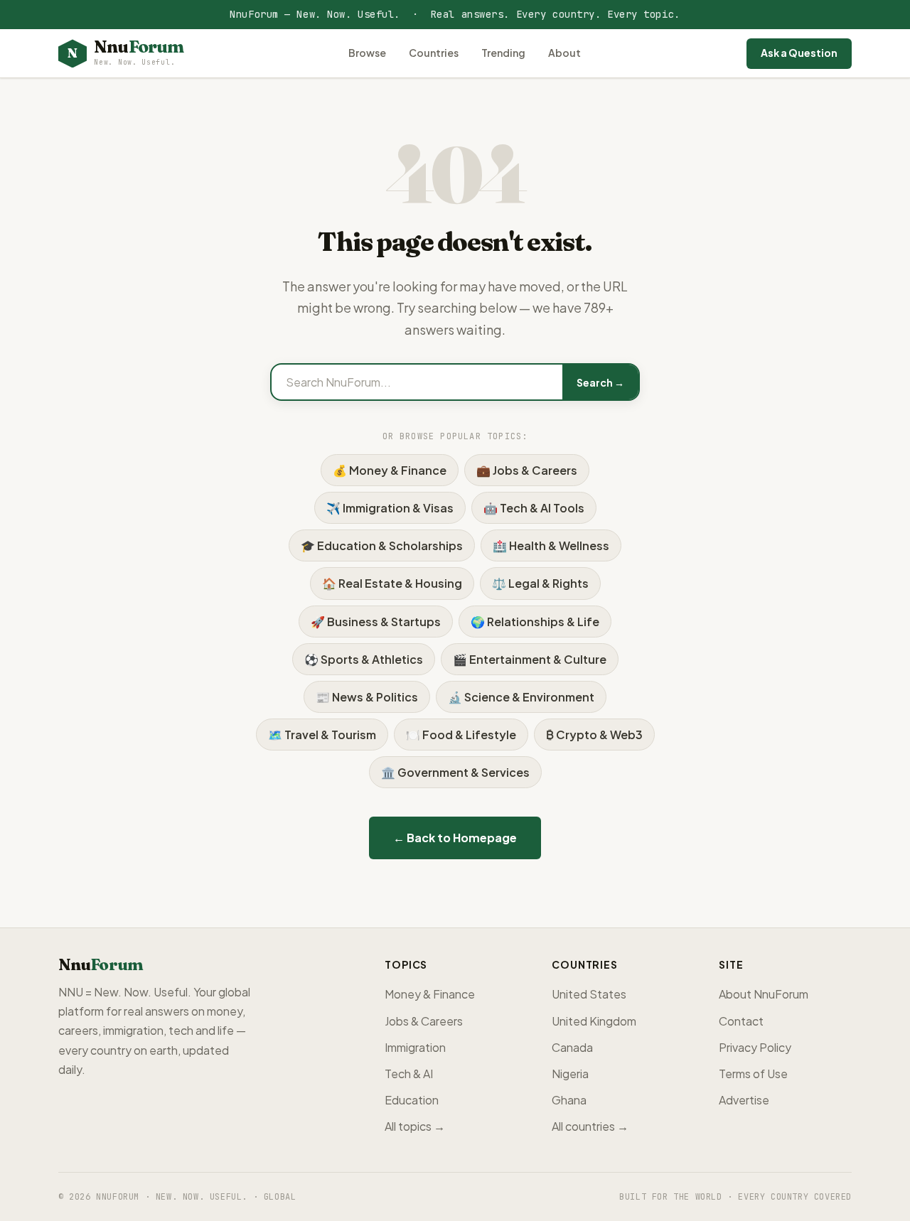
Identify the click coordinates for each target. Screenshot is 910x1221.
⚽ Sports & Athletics (363, 659)
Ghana (569, 1099)
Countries (434, 52)
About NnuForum (763, 993)
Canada (572, 1047)
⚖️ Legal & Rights (540, 583)
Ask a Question (799, 52)
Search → (600, 382)
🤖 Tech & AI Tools (533, 507)
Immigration (415, 1047)
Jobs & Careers (424, 1020)
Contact (741, 1020)
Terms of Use (753, 1073)
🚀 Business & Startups (376, 621)
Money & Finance (430, 993)
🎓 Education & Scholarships (382, 545)
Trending (503, 52)
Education (412, 1099)
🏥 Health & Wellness (551, 545)
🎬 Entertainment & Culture (529, 659)
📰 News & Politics (367, 696)
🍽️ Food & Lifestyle (461, 734)
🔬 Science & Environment (521, 696)
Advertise (744, 1099)
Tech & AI (409, 1073)
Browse (367, 52)
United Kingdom (594, 1020)
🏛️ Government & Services (455, 772)
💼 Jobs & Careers (526, 470)
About (564, 52)
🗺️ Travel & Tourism (322, 734)
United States (589, 993)
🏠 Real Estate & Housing (392, 583)
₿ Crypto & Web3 (594, 734)
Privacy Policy (755, 1047)
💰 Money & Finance (389, 470)
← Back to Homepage (455, 837)
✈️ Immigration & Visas (390, 507)
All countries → (590, 1126)
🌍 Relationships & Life (535, 621)
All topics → (415, 1126)
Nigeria (570, 1073)
